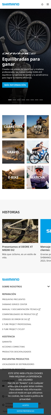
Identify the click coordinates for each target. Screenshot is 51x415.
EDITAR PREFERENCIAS (25, 411)
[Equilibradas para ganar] (10, 99)
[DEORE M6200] (23, 99)
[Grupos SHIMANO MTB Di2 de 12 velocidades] (41, 99)
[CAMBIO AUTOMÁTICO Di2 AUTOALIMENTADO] (36, 99)
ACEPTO (25, 405)
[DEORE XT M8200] (19, 99)
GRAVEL (13, 152)
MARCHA (37, 177)
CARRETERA (13, 126)
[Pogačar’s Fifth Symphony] (14, 99)
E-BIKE (13, 177)
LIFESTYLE (38, 152)
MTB (37, 126)
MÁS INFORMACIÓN (15, 84)
